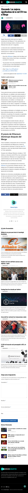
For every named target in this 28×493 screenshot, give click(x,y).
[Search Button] (26, 2)
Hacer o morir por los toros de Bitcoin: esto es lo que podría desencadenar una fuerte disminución (16, 448)
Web (2, 413)
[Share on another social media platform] (24, 35)
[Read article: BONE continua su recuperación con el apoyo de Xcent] (4, 436)
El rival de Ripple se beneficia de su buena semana (17, 429)
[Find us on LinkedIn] (8, 487)
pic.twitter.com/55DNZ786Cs (10, 71)
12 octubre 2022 (12, 348)
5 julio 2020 (11, 444)
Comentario (4, 382)
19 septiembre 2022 (18, 18)
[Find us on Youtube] (6, 487)
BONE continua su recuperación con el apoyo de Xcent (16, 435)
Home (2, 6)
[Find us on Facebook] (1, 487)
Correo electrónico (6, 407)
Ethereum (3, 165)
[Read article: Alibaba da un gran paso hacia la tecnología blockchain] (4, 81)
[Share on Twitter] (17, 35)
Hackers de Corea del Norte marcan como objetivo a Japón (17, 86)
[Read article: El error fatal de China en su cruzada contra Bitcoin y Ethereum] (4, 442)
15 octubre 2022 (12, 291)
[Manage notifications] (25, 486)
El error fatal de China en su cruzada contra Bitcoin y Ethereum (16, 441)
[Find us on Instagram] (4, 487)
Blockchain (7, 6)
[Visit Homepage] (14, 2)
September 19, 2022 (22, 74)
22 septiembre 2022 (12, 431)
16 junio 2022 (11, 438)
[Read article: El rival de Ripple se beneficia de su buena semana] (4, 430)
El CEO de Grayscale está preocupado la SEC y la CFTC (13, 345)
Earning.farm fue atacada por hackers (11, 289)
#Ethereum (10, 56)
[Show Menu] (1, 2)
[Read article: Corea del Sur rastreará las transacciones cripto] (14, 327)
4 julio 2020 (11, 451)
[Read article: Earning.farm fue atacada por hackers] (14, 299)
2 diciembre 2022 (12, 83)
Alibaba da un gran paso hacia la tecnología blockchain (16, 80)
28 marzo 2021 (11, 458)
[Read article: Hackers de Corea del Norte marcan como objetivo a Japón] (4, 87)
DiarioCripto (9, 18)
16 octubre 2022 (12, 88)
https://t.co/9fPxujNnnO (12, 69)
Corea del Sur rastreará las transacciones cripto (13, 317)
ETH (24, 146)
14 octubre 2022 (12, 319)
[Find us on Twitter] (3, 487)
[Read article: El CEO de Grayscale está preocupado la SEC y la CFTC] (14, 356)
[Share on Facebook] (11, 35)
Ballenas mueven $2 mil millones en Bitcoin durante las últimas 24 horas (17, 455)
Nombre (3, 400)
